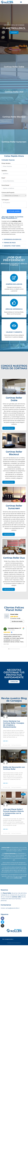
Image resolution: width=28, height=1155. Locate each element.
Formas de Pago (10, 242)
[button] (21, 2)
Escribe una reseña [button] (17, 621)
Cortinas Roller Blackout (14, 117)
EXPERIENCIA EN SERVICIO (12, 239)
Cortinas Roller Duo (14, 92)
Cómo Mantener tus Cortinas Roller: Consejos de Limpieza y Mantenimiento (13, 724)
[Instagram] (2, 925)
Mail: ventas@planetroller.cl (7, 939)
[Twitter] (2, 922)
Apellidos (4, 170)
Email (3, 178)
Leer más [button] (6, 644)
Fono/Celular (5, 185)
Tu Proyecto (5, 199)
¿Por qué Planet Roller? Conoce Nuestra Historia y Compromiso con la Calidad (13, 812)
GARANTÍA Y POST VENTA (12, 246)
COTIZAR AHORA (14, 211)
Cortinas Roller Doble (14, 67)
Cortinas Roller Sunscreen (14, 142)
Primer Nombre (6, 163)
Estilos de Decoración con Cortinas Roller (14, 768)
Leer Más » (5, 741)
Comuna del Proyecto (8, 192)
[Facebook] (2, 918)
